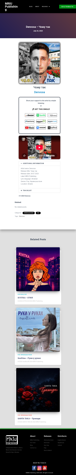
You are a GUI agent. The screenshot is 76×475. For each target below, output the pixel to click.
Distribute (62, 436)
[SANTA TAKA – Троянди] (38, 390)
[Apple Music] (52, 115)
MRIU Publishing (11, 6)
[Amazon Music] (52, 122)
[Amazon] (41, 122)
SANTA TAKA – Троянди (29, 418)
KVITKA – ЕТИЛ (25, 297)
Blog (30, 6)
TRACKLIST (27, 190)
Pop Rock (21, 294)
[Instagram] (39, 468)
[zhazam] (41, 128)
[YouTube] (44, 468)
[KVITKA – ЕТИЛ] (38, 269)
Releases (45, 6)
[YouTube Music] (29, 128)
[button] (67, 7)
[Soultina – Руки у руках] (38, 329)
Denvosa (22, 216)
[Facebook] (34, 468)
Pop (38, 212)
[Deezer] (29, 115)
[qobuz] (52, 128)
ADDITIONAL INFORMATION (33, 163)
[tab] (39, 163)
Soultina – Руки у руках (29, 358)
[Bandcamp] (29, 122)
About (37, 6)
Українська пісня (28, 212)
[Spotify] (41, 115)
